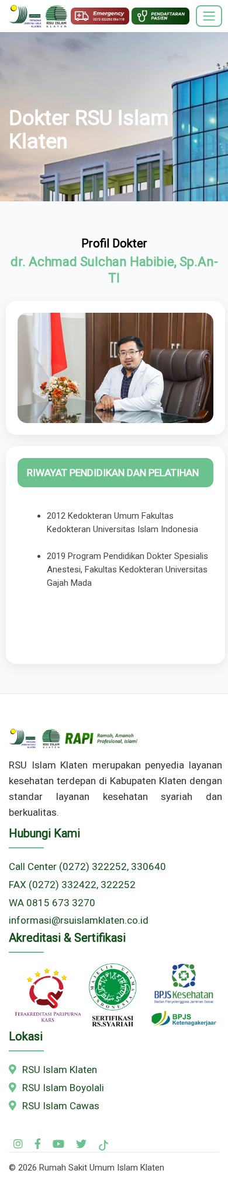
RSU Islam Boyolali (62, 1087)
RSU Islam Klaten (58, 1069)
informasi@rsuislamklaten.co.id (78, 920)
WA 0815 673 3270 (52, 903)
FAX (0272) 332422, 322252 (72, 884)
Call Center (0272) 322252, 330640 (87, 866)
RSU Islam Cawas (59, 1106)
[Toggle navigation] (209, 16)
